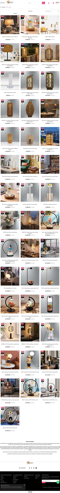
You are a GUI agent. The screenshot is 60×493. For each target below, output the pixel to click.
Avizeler (2, 476)
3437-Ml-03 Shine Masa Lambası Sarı (50, 260)
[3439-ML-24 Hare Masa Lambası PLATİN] (30, 248)
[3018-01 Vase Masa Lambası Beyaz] (30, 192)
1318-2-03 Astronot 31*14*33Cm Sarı (10, 427)
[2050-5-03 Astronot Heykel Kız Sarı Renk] (10, 360)
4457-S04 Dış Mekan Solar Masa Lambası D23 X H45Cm (30, 93)
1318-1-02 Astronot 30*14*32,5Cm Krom (30, 399)
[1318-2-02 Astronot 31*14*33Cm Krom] (50, 387)
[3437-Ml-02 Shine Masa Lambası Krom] (50, 360)
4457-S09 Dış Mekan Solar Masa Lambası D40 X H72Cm (30, 121)
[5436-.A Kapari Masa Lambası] (10, 80)
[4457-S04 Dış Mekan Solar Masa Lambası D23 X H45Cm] (30, 80)
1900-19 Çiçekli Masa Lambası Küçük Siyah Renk (30, 317)
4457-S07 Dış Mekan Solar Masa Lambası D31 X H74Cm (10, 121)
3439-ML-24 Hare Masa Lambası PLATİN (30, 260)
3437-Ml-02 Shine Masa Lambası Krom (50, 372)
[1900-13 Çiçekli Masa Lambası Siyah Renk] (30, 276)
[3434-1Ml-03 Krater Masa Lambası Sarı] (10, 164)
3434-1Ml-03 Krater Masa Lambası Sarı (10, 176)
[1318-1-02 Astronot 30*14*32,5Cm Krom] (30, 387)
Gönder (43, 482)
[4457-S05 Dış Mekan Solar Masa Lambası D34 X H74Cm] (50, 80)
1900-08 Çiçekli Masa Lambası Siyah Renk (50, 316)
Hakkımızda (37, 476)
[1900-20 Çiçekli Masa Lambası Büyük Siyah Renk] (10, 304)
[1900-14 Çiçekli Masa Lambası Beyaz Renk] (50, 276)
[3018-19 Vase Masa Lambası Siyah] (10, 220)
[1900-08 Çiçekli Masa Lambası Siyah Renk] (50, 304)
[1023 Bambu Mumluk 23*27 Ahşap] (30, 136)
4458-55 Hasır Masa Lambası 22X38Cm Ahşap (10, 149)
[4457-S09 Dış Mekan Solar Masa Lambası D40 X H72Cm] (30, 108)
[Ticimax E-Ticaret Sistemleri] (30, 492)
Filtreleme (30, 11)
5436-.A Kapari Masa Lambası (10, 92)
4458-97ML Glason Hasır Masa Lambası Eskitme (30, 233)
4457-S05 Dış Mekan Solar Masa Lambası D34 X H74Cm (50, 93)
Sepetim (14, 478)
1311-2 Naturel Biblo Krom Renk (10, 288)
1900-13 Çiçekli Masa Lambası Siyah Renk (30, 288)
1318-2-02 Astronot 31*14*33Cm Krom (50, 399)
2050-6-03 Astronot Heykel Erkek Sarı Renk (30, 372)
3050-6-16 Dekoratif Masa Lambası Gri (10, 36)
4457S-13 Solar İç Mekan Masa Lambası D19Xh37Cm (50, 149)
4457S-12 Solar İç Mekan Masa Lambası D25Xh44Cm (30, 65)
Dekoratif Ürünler (4, 482)
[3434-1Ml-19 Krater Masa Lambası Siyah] (50, 164)
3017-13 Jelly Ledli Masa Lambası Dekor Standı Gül (30, 37)
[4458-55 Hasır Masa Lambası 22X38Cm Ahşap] (10, 136)
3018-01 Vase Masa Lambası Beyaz (30, 204)
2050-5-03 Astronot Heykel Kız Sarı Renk (10, 372)
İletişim (36, 478)
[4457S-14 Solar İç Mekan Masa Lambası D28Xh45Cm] (50, 52)
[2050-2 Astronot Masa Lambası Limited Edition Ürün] (50, 332)
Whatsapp (25, 476)
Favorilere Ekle (18, 16)
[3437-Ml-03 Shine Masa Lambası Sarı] (50, 248)
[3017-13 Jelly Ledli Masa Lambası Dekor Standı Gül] (30, 24)
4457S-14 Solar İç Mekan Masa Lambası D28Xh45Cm (50, 65)
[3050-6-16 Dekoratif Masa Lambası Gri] (10, 24)
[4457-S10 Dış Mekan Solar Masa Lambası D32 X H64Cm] (50, 108)
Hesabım (14, 482)
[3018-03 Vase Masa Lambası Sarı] (50, 192)
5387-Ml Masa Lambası (50, 36)
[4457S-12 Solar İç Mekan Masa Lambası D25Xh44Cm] (30, 52)
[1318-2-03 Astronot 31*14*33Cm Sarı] (10, 415)
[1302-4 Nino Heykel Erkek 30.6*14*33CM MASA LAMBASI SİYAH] (50, 220)
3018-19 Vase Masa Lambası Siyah (10, 232)
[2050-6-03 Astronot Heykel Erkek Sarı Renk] (30, 360)
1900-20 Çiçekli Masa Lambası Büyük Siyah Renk (10, 317)
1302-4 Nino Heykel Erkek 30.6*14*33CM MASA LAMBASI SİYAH (50, 233)
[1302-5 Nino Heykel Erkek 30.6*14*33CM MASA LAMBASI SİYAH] (10, 248)
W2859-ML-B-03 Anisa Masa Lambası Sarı (29, 344)
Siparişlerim (15, 476)
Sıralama (15, 13)
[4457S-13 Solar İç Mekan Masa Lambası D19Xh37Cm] (50, 136)
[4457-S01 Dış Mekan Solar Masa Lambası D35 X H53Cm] (10, 52)
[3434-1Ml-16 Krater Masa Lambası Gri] (30, 164)
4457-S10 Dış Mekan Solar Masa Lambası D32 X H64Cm (50, 121)
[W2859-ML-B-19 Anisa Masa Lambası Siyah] (10, 332)
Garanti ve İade (26, 478)
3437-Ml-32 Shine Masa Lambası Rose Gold (10, 399)
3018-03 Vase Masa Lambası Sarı (50, 204)
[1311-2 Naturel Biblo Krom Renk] (10, 276)
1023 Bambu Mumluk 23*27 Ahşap (30, 148)
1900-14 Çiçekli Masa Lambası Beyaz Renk (50, 288)
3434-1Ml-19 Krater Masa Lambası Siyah (50, 176)
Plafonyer (2, 478)
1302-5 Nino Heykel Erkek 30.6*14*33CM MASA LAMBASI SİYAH (10, 261)
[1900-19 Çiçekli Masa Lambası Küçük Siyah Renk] (30, 304)
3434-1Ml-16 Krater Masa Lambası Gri (30, 176)
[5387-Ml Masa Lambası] (50, 24)
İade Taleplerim (15, 479)
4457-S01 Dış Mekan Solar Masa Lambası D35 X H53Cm (10, 65)
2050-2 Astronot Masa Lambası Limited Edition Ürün (50, 345)
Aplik (1, 479)
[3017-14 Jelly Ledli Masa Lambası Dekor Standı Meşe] (10, 192)
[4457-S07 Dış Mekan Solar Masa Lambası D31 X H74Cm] (10, 108)
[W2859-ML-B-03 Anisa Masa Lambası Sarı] (30, 332)
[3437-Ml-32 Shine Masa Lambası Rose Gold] (10, 387)
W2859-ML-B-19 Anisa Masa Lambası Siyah (10, 344)
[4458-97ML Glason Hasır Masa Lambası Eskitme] (30, 220)
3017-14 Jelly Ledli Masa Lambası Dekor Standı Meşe (10, 205)
